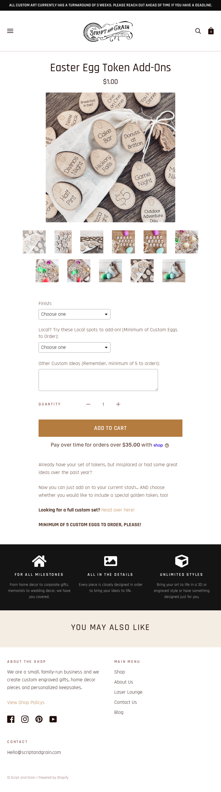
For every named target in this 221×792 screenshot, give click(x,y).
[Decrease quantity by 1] (88, 404)
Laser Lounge (128, 692)
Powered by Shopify (53, 777)
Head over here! (117, 510)
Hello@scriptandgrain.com (34, 752)
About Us (123, 682)
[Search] (198, 30)
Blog (118, 712)
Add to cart (110, 428)
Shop (119, 672)
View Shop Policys (26, 702)
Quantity (50, 404)
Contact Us (125, 702)
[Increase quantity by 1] (118, 404)
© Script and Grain (21, 777)
